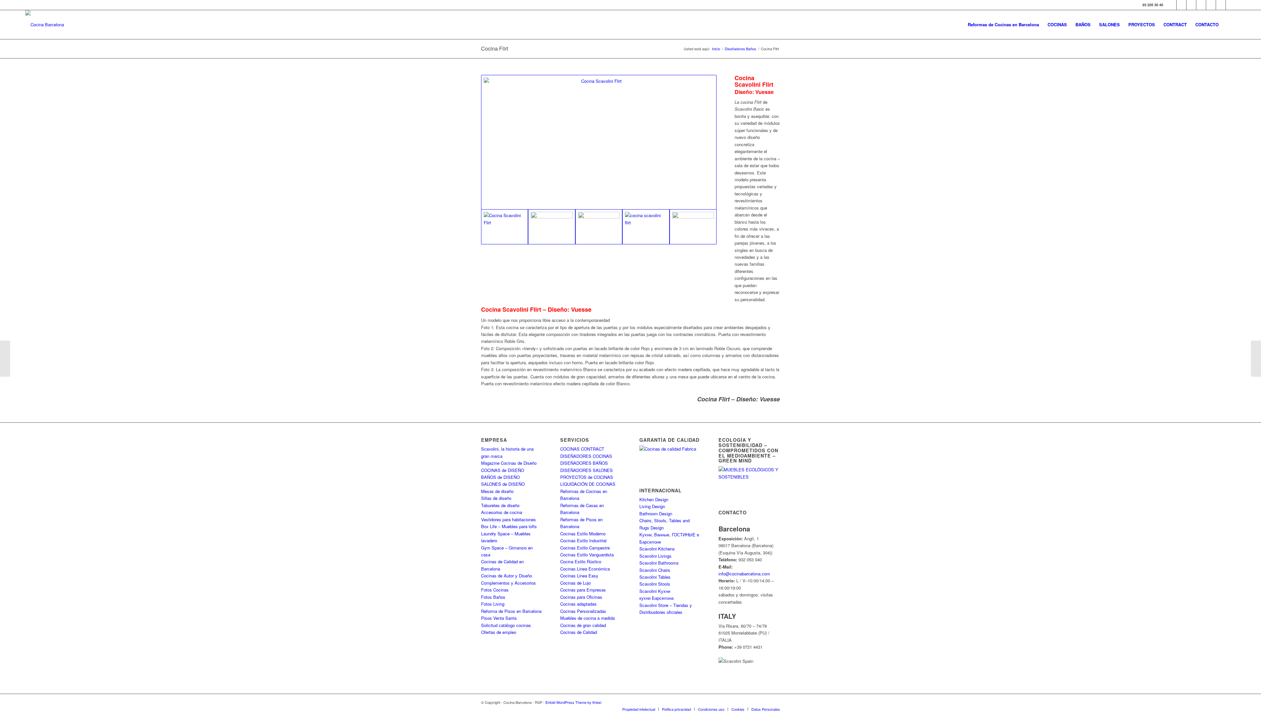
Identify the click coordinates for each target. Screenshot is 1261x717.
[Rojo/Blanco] (598, 226)
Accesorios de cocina (501, 512)
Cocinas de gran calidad (583, 625)
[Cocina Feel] (5, 359)
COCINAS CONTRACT (582, 449)
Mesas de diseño (497, 491)
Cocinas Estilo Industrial (583, 540)
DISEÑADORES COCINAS (586, 456)
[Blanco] (551, 226)
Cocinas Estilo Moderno (583, 533)
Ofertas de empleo (498, 632)
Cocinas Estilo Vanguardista (587, 554)
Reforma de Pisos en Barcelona (511, 611)
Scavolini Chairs (654, 570)
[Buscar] (1229, 24)
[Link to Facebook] (1171, 5)
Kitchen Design (653, 499)
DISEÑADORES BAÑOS (584, 463)
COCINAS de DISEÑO (502, 470)
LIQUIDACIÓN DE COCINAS (587, 484)
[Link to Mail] (1231, 5)
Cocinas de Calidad (578, 632)
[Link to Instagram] (1191, 5)
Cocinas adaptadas (578, 604)
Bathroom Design (655, 513)
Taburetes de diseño (500, 505)
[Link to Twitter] (1181, 5)
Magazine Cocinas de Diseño (509, 463)
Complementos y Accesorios (508, 583)
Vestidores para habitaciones (508, 519)
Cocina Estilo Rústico (580, 561)
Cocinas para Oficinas (581, 597)
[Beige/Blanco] (693, 226)
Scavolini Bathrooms (659, 563)
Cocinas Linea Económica (585, 569)
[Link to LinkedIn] (1221, 5)
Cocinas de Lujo (575, 583)
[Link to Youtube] (1201, 5)
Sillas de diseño (496, 498)
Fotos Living (492, 604)
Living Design (652, 506)
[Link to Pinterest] (1211, 5)
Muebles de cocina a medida (587, 618)
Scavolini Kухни (654, 591)
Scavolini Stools (654, 584)
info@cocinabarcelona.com (744, 574)
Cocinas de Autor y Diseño (506, 575)
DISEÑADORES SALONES (586, 470)
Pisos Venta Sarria (499, 618)
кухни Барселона (656, 598)
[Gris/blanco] (599, 142)
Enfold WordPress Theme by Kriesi (573, 702)
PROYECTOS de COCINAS (586, 477)
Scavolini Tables (655, 577)
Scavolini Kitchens (657, 549)
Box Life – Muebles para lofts (509, 526)
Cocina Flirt (494, 48)
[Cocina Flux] (1256, 359)
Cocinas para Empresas (583, 590)
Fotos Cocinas (495, 590)
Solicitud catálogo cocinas (506, 625)
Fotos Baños (493, 597)
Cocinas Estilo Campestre (585, 548)
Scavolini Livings (655, 556)
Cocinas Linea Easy (579, 575)
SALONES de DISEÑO (503, 484)
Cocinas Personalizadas (583, 611)
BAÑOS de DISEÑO (500, 477)
